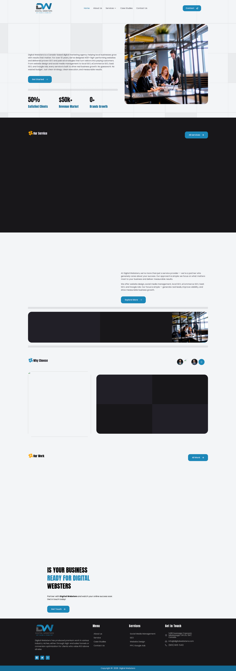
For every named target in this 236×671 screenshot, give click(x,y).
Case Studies (126, 8)
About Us (97, 8)
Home (87, 8)
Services (110, 8)
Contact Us (141, 8)
